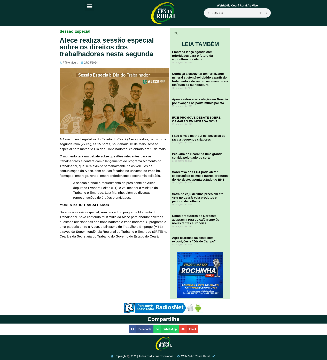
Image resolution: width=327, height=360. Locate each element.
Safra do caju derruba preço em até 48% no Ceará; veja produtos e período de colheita (197, 197)
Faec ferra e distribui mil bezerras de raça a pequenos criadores (198, 137)
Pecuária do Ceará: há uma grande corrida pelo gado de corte (197, 155)
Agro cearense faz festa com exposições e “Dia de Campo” (194, 239)
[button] (89, 6)
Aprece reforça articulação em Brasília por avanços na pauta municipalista (200, 101)
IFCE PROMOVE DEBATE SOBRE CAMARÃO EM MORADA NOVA (196, 119)
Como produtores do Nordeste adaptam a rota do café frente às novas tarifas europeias (195, 219)
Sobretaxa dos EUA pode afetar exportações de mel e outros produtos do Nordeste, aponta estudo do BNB (200, 175)
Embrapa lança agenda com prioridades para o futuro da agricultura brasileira (192, 55)
